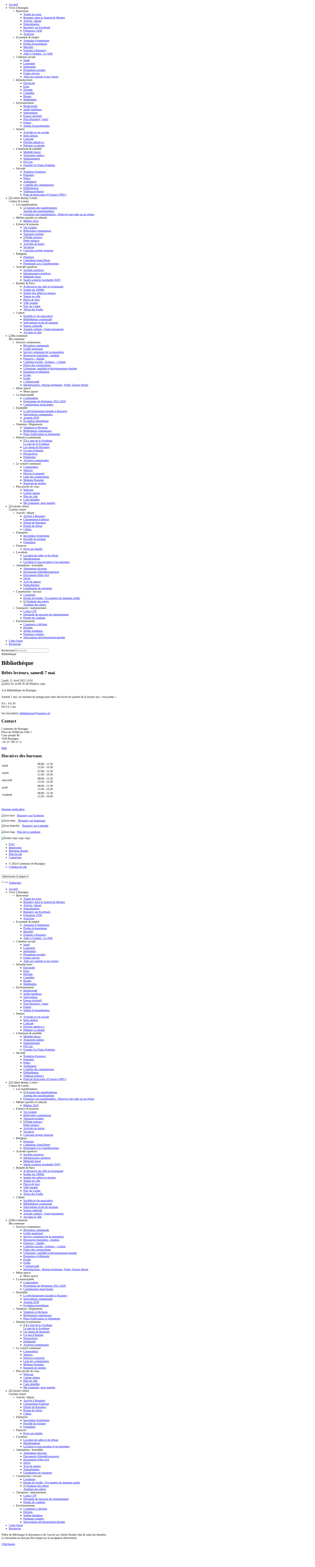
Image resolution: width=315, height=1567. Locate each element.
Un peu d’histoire (33, 450)
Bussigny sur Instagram (31, 820)
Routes (27, 96)
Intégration (29, 66)
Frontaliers (29, 542)
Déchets (28, 89)
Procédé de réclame (34, 539)
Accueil (13, 4)
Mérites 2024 (30, 220)
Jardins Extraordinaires (36, 125)
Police (26, 178)
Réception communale (36, 345)
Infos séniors (30, 135)
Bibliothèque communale (37, 319)
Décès (26, 578)
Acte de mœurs (32, 581)
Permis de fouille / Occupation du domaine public (51, 598)
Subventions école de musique (40, 322)
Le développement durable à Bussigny (45, 411)
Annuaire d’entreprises (36, 40)
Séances (28, 470)
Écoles (27, 375)
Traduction (15, 882)
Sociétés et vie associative (38, 316)
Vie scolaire (30, 227)
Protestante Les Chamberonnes (41, 263)
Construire (29, 594)
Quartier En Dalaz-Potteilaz (39, 165)
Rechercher (8, 650)
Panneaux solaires (33, 634)
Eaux (26, 86)
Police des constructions (37, 365)
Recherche (15, 644)
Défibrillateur (31, 188)
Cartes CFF (30, 611)
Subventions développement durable (44, 637)
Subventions (30, 112)
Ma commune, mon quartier (39, 503)
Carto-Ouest (16, 640)
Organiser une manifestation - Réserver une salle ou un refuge (58, 214)
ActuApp (28, 34)
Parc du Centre (31, 306)
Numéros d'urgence (34, 171)
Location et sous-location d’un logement (46, 562)
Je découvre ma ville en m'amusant (43, 286)
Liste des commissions (36, 476)
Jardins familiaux (33, 630)
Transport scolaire (33, 234)
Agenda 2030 (31, 417)
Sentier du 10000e (33, 289)
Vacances (28, 247)
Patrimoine (29, 457)
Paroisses (28, 257)
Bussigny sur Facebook (36, 27)
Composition (30, 398)
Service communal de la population (43, 352)
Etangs (27, 122)
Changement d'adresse (36, 519)
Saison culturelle (32, 325)
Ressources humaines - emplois (41, 355)
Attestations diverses (35, 568)
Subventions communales (38, 414)
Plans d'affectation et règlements (41, 434)
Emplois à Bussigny (34, 50)
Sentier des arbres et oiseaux (39, 293)
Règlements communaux (37, 430)
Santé (26, 60)
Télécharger (8, 1544)
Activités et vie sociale (36, 132)
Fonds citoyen (31, 73)
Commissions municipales (38, 404)
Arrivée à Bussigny (34, 516)
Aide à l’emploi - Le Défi (37, 53)
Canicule (28, 138)
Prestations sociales (34, 70)
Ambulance (30, 181)
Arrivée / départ (32, 20)
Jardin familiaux (32, 109)
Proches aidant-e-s (33, 142)
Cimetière (28, 93)
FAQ (12, 844)
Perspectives (30, 453)
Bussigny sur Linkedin (35, 825)
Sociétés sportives (33, 270)
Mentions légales (18, 850)
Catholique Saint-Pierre (36, 260)
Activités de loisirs (33, 243)
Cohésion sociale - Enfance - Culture (44, 362)
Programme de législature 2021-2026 (44, 401)
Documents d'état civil (36, 575)
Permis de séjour (32, 525)
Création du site (18, 866)
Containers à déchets (35, 624)
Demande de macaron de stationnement (46, 614)
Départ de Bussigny (34, 522)
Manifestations (31, 558)
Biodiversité (30, 106)
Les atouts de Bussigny (36, 447)
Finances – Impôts (33, 358)
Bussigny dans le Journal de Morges (44, 17)
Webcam (28, 489)
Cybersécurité (31, 381)
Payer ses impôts (32, 548)
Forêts (26, 378)
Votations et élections (35, 427)
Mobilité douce (32, 152)
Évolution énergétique (36, 421)
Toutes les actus (32, 14)
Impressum (15, 847)
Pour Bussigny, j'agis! (35, 119)
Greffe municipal (33, 348)
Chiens (27, 529)
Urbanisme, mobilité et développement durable (50, 368)
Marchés (28, 47)
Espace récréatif (32, 116)
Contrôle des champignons (38, 184)
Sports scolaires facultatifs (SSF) (42, 280)
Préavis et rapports (33, 473)
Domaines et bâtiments (36, 371)
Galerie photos (31, 493)
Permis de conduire (34, 617)
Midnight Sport (32, 276)
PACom (28, 161)
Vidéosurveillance (33, 191)
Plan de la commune (28, 831)
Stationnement (31, 158)
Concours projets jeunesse (38, 250)
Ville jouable (30, 302)
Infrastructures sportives (37, 273)
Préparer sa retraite (34, 145)
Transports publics (33, 155)
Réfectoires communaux (37, 230)
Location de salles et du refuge (40, 555)
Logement (29, 63)
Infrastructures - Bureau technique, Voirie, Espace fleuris (55, 384)
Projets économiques (35, 43)
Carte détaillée (31, 499)
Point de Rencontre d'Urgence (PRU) (44, 194)
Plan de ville (30, 496)
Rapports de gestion (34, 483)
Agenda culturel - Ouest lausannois (43, 329)
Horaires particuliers (13, 809)
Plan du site (15, 854)
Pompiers (28, 175)
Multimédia (29, 99)
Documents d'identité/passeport (41, 571)
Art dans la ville (32, 332)
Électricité (29, 83)
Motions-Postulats (33, 480)
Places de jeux (31, 299)
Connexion (15, 857)
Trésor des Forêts (33, 309)
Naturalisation (31, 24)
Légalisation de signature (37, 588)
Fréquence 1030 (32, 30)
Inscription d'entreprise (36, 535)
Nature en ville (31, 296)
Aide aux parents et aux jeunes (41, 76)
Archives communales (36, 460)
